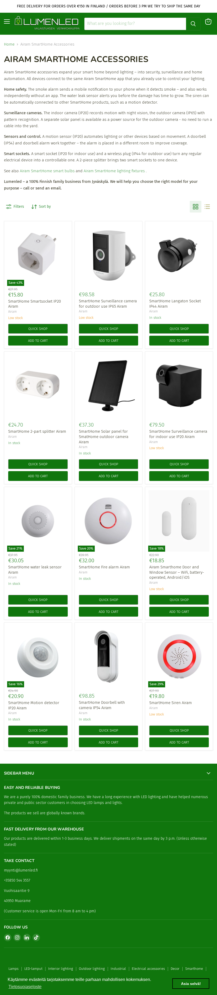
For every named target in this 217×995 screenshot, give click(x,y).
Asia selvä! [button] (191, 983)
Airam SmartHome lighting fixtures (114, 171)
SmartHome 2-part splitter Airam (37, 431)
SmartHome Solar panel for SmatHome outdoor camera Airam (103, 436)
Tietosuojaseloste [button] (25, 986)
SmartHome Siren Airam (170, 702)
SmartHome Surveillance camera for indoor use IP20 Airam (178, 434)
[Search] (193, 24)
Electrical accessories (148, 969)
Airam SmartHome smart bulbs (47, 171)
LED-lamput (33, 969)
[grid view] (195, 207)
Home (9, 44)
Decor (175, 969)
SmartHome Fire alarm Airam (104, 567)
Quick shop (37, 329)
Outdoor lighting (92, 969)
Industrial (118, 969)
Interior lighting (60, 969)
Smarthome (194, 969)
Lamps (13, 969)
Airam (12, 311)
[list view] (207, 207)
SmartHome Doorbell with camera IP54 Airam (102, 705)
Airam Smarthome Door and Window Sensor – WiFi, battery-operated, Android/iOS (176, 572)
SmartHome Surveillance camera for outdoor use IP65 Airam (108, 304)
